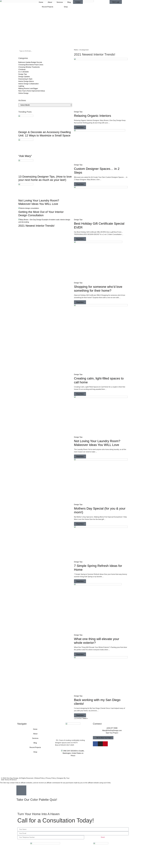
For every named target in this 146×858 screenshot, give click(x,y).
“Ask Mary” (25, 156)
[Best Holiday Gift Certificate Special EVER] (101, 187)
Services (60, 2)
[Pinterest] (105, 743)
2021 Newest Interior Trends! (36, 225)
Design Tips (78, 112)
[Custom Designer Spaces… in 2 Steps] (99, 131)
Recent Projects (47, 7)
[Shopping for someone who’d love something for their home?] (98, 242)
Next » (85, 718)
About (50, 2)
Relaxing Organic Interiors (92, 115)
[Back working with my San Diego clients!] (101, 658)
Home (41, 2)
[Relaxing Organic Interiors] (101, 59)
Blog (69, 2)
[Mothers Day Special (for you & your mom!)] (101, 460)
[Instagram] (100, 743)
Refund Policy (40, 778)
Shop (66, 7)
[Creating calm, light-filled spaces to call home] (101, 305)
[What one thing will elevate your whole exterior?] (97, 584)
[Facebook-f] (95, 743)
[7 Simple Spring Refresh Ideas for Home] (101, 527)
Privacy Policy (51, 778)
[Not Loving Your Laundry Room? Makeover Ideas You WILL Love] (101, 397)
